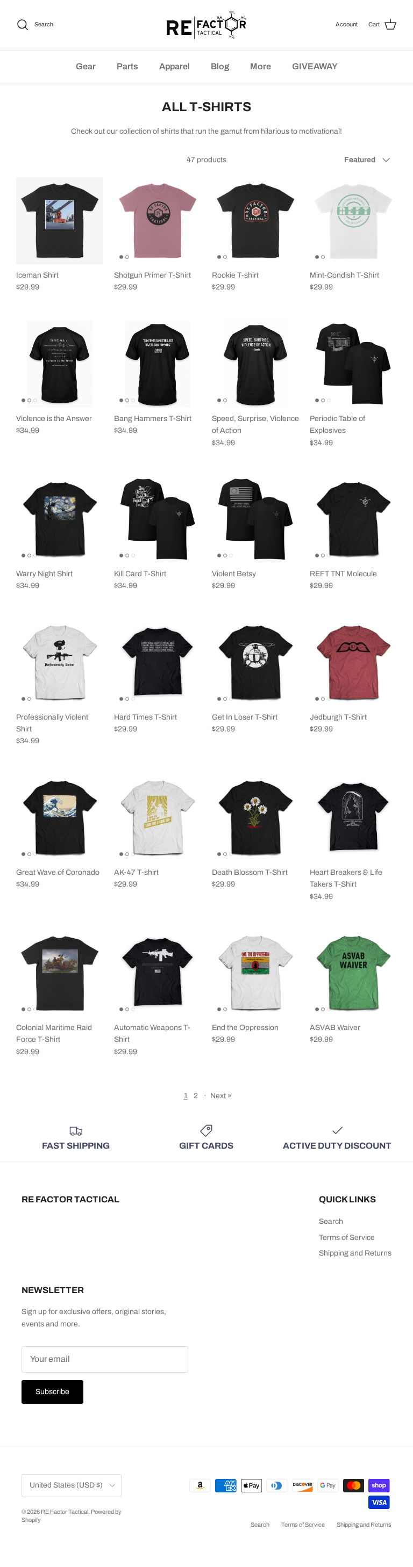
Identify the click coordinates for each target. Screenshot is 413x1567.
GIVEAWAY (315, 66)
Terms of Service (347, 1238)
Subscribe (52, 1392)
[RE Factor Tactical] (206, 25)
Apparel (174, 66)
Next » (221, 1096)
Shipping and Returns (355, 1253)
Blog (220, 66)
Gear (86, 66)
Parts (127, 66)
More (260, 66)
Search (331, 1221)
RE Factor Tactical (64, 1511)
